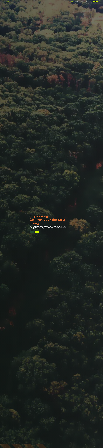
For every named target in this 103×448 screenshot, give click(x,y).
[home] (7, 1)
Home (72, 1)
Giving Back (82, 1)
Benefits (32, 232)
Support (90, 1)
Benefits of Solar (77, 1)
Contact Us (95, 1)
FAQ (86, 1)
